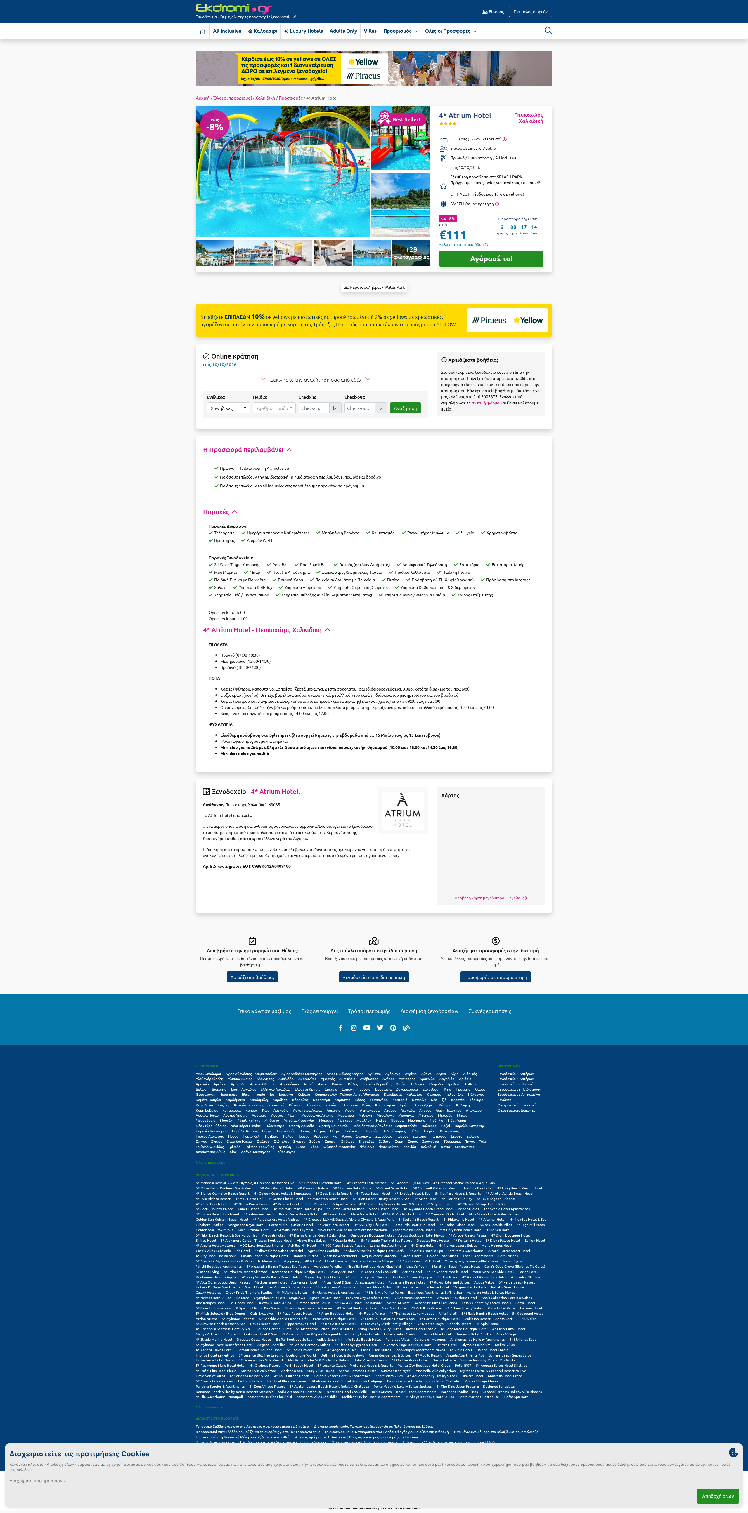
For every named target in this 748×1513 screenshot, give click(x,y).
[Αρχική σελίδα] (203, 31)
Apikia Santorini (329, 1339)
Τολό (483, 1141)
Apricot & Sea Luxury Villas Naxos (307, 1370)
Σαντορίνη (421, 1136)
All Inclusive (227, 31)
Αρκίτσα (220, 1083)
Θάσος (480, 1089)
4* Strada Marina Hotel (214, 1339)
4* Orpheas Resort (265, 1365)
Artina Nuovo (206, 1318)
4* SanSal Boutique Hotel (357, 1308)
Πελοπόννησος (394, 1130)
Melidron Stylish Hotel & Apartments (371, 1396)
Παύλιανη (352, 1130)
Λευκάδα (408, 1110)
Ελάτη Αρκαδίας (243, 1089)
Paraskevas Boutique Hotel (334, 1318)
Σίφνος (216, 1141)
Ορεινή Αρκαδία (301, 1125)
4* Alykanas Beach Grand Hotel (428, 1208)
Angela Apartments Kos (465, 1355)
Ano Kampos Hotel (210, 1302)
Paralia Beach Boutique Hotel (264, 1255)
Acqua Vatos (484, 1282)
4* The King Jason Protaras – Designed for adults (475, 1386)
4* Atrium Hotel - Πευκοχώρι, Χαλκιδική (263, 630)
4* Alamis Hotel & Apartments (336, 1292)
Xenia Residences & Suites (390, 1355)
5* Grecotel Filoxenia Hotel (320, 1182)
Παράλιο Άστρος (244, 1130)
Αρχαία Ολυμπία (263, 1083)
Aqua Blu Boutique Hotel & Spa (252, 1334)
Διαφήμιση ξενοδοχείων (429, 1011)
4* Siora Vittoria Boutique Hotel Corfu (374, 1250)
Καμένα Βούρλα (208, 1099)
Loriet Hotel (528, 1271)
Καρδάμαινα (235, 1099)
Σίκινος (201, 1141)
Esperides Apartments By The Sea (435, 1292)
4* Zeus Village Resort (267, 1386)
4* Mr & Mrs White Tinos (401, 1214)
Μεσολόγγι (385, 1115)
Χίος (233, 1151)
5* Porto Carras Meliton (345, 1208)
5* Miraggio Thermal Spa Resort (386, 1240)
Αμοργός (328, 1078)
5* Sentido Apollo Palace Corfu (283, 1318)
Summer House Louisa (313, 1302)
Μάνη (292, 1115)
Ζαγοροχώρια (407, 1089)
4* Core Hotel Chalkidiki (379, 1271)
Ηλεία (446, 1089)
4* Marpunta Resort (333, 1224)
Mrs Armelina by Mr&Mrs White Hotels (318, 1360)
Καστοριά (399, 1099)
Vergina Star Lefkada (469, 1287)
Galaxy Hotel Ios (208, 1292)
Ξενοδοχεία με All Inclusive (519, 1094)
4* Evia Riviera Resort (213, 1198)
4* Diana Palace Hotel (502, 1240)
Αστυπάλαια (289, 1083)
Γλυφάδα (436, 1083)
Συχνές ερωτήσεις (490, 1011)
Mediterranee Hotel (271, 1282)
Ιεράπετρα (229, 1094)
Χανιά (445, 1146)
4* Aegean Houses (341, 1349)
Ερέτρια (331, 1089)
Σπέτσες (347, 1141)
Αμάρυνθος (307, 1078)
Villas (370, 31)
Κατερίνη (419, 1099)
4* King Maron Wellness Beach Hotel (271, 1276)
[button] (228, 407)
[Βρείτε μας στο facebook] (340, 1027)
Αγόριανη (392, 1073)
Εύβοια (364, 1089)
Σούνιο (314, 1141)
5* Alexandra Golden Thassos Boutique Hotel (256, 1240)
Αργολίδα (446, 1078)
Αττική (309, 1083)
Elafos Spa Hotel (516, 1396)
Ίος (272, 1094)
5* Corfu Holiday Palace (214, 1208)
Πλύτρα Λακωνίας (210, 1136)
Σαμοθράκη (384, 1136)
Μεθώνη (365, 1115)
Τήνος (470, 1141)
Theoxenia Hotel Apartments (507, 1208)
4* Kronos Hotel (286, 1203)
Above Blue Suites (311, 1240)
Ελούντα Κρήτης (307, 1089)
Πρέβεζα (271, 1136)
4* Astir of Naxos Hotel (214, 1349)
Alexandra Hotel (304, 1282)
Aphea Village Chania (481, 1381)
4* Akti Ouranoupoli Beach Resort (223, 1282)
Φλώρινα (367, 1146)
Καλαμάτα (414, 1094)
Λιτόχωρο (474, 1110)
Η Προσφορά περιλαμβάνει (244, 449)
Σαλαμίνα (363, 1136)
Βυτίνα (401, 1083)
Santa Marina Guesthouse (479, 1396)
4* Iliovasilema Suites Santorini (278, 1250)
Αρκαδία (202, 1083)
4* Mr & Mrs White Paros (384, 1292)
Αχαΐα (322, 1083)
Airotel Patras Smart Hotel (509, 1250)
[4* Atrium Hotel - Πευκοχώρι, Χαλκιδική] (283, 170)
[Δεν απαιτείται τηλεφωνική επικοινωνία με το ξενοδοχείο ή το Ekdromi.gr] (497, 203)
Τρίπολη (284, 1146)
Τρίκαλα (234, 1146)
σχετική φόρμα (485, 402)
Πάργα (267, 1130)
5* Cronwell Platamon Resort (436, 1188)
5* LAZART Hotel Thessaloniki (358, 1302)
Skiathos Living (207, 1271)
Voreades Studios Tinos (459, 1391)
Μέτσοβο (445, 1115)
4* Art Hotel (447, 1344)
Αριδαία (465, 1078)
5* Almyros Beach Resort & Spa (220, 1323)
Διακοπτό (219, 1089)
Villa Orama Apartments (413, 1297)
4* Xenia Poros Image (251, 1203)
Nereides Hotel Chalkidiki (347, 1391)
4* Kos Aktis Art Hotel (338, 1323)
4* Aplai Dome (487, 1323)
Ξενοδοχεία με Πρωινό (515, 1083)
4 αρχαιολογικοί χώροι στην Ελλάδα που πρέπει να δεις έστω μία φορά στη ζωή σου (261, 1442)
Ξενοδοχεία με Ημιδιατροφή (520, 1089)
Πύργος (303, 1136)
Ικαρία (260, 1094)
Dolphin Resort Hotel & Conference (342, 1375)
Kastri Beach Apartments (416, 1391)
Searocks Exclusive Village (372, 1261)
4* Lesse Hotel (334, 1214)
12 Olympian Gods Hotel (445, 1214)
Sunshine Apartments (340, 1255)
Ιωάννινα (286, 1094)
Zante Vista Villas (389, 1375)
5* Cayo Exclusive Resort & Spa (220, 1308)
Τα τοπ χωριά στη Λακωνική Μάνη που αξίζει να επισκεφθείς (243, 1436)
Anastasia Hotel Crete (505, 1375)
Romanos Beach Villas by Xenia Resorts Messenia (234, 1391)
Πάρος (304, 1130)
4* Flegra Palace (372, 1313)
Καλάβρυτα (393, 1094)
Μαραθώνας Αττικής (317, 1115)
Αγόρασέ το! (491, 258)
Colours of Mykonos (430, 1339)
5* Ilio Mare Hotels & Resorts (458, 1193)
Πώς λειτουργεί (319, 1011)
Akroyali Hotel (273, 1235)
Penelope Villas (397, 1339)
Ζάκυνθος (430, 1089)
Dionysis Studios (305, 1255)
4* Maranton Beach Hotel (328, 1198)
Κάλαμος (434, 1094)
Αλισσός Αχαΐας (240, 1078)
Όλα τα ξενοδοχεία (211, 1407)
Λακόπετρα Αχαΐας (307, 1110)
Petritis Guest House (507, 1287)
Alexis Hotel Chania (421, 1328)
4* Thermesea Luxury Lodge (411, 1313)
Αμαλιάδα (286, 1078)
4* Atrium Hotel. (275, 791)
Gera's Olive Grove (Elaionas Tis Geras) (514, 1266)
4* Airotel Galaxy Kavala (467, 1235)
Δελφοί (201, 1089)
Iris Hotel (243, 1250)
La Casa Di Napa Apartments (218, 1287)
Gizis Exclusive (261, 1313)
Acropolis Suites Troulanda (436, 1302)
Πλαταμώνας (448, 1130)
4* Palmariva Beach (259, 1214)
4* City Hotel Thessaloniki (216, 1255)
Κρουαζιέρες (424, 1104)
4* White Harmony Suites (310, 1344)
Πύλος (288, 1136)
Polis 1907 (463, 1365)
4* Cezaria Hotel (343, 1240)
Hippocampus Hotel (300, 1323)
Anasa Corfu (505, 1318)
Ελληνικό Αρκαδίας (275, 1089)
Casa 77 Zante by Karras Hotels (486, 1302)
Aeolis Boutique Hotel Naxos (421, 1235)
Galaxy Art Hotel (342, 1271)
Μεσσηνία (406, 1115)
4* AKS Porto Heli (249, 1198)
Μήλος (462, 1115)
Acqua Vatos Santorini (379, 1255)
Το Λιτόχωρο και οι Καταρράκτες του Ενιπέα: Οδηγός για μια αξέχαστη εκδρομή (387, 1431)
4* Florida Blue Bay (457, 1198)
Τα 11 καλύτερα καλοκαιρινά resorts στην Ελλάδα (457, 1442)
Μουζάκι (226, 1120)
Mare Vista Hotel (364, 1214)
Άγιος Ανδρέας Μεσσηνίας (301, 1073)
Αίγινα (441, 1073)
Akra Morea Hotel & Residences (494, 1214)
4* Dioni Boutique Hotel (510, 1235)
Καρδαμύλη (259, 1099)
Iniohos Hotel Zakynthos (215, 1355)
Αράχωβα (427, 1078)
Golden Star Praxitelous (214, 1229)
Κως (265, 1110)
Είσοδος (496, 11)
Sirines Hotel (206, 1240)
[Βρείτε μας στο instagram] (353, 1027)
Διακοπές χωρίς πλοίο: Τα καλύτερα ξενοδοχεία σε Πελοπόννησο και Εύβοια (374, 1426)
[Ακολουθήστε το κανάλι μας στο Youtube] (367, 1027)
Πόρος (233, 1136)
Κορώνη (332, 1104)
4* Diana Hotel (422, 1245)
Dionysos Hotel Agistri (473, 1334)
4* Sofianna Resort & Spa (249, 1375)
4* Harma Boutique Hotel (439, 1318)
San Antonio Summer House (290, 1287)
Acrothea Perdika (328, 1266)
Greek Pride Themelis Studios (249, 1292)
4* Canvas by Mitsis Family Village (386, 1323)
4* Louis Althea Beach (291, 1375)
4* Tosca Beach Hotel (373, 1193)
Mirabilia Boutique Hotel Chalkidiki (373, 1266)
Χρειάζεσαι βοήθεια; (252, 977)
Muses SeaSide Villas (496, 1224)
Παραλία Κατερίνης (469, 1125)
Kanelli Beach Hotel (253, 1208)
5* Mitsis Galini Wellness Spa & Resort (225, 1188)
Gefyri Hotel (525, 1302)
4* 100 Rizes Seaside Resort (343, 1245)
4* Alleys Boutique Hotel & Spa (429, 1396)
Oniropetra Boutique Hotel (372, 1235)
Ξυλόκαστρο (274, 1125)
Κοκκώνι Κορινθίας (249, 1104)
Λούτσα (277, 1115)
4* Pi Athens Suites (292, 1292)
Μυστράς (345, 1120)
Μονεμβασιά (205, 1120)
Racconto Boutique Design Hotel (298, 1271)
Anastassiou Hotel (369, 1282)
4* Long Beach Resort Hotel (519, 1188)
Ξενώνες (504, 1099)
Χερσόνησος (464, 1146)
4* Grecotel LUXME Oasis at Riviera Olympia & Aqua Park (349, 1219)
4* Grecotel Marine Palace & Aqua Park (464, 1182)
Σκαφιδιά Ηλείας (239, 1141)
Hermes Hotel (531, 1308)
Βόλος (353, 1083)
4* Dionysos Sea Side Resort (261, 1360)
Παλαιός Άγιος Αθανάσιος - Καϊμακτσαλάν (384, 1125)
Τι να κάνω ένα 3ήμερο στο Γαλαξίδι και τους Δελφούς (495, 1431)
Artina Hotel (412, 1271)
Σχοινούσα (430, 1141)
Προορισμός (398, 31)
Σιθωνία (473, 1136)
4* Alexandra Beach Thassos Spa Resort (277, 1266)
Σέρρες (456, 1136)
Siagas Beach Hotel (384, 1208)
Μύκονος (326, 1120)
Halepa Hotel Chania (492, 1349)
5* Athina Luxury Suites (464, 1308)
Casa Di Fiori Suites (376, 1349)
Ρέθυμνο (321, 1136)
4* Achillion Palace (426, 1308)
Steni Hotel (254, 1287)
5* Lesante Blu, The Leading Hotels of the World (277, 1355)
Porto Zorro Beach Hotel (298, 1214)
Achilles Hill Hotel (302, 1245)
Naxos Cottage (444, 1360)
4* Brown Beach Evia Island (217, 1214)
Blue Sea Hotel (498, 1229)
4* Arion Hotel (425, 1198)
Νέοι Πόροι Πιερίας (245, 1125)
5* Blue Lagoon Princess (496, 1198)
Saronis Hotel (412, 1255)
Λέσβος (390, 1110)
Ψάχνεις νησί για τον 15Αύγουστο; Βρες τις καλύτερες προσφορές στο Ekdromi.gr (358, 1436)
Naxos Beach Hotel (265, 1323)
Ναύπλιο (436, 1120)
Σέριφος (439, 1136)
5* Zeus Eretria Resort (334, 1193)
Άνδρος (388, 1078)
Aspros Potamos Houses (357, 1370)
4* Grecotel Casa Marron (366, 1182)
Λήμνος (425, 1110)
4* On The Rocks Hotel (410, 1360)
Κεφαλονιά (204, 1104)
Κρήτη (405, 1104)
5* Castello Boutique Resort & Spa (387, 1318)
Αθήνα (426, 1073)
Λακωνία (333, 1110)
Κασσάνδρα (378, 1099)
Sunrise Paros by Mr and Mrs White (488, 1360)
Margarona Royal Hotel (246, 1224)
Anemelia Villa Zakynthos (436, 1370)
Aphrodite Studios (525, 1276)
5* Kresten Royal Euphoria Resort (444, 1323)
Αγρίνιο (411, 1073)
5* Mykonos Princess (238, 1318)
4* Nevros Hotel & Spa (213, 1297)
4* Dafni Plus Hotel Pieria (216, 1370)
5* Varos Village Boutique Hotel (407, 1344)
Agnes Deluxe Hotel (325, 1297)
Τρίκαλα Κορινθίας (259, 1146)
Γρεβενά (454, 1083)
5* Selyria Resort (439, 1203)
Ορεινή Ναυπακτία (333, 1125)
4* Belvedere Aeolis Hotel (447, 1271)
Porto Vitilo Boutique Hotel (291, 1224)
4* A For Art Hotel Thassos (326, 1261)
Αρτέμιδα (238, 1083)
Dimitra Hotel (472, 1375)
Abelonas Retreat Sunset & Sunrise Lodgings (347, 1381)
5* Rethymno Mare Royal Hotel (220, 1365)
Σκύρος (299, 1141)
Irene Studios (468, 1208)
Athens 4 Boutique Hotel (457, 1297)
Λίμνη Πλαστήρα (448, 1110)
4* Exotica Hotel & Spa (412, 1193)
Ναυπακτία (416, 1120)
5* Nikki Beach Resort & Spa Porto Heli (226, 1235)
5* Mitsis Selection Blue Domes (220, 1313)
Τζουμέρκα (452, 1141)
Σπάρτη (331, 1141)
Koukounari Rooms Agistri (216, 1276)
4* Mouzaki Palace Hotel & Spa (298, 1208)
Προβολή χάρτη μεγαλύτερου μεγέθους (490, 897)
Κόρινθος (313, 1104)
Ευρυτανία (383, 1089)
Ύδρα (314, 1146)
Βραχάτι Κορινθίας (376, 1083)
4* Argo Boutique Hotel (335, 1313)
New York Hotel (394, 1308)
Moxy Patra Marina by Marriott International (353, 1229)
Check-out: (354, 396)
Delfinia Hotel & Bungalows (342, 1355)
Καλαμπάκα (454, 1094)
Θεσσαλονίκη (206, 1094)
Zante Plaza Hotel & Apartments (329, 1203)
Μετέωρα (425, 1115)
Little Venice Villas (210, 1375)
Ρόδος (347, 1136)
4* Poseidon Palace (313, 1188)
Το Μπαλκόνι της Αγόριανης (278, 1261)
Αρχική (203, 97)
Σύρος (413, 1141)
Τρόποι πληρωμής (369, 1011)
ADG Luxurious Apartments (261, 1245)
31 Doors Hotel (242, 1302)
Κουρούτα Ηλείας (356, 1104)
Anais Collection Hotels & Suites (507, 1297)
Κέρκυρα (476, 1099)
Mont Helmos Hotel (497, 1245)
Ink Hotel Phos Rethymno (287, 1381)
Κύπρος (251, 1110)
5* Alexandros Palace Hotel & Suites (324, 1328)
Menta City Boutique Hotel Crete (424, 1365)
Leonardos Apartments (388, 1245)
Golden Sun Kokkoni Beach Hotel (222, 1219)
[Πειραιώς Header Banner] (374, 68)
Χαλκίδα (409, 1146)
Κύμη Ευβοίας (207, 1110)
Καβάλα (304, 1094)
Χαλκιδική (265, 97)
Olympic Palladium (475, 1344)
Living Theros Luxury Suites (379, 1328)
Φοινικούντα (389, 1146)
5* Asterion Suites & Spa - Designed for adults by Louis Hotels (330, 1334)
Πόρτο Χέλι (251, 1136)
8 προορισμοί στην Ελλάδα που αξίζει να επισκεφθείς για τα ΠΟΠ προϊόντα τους (258, 1431)
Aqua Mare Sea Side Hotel (493, 1271)
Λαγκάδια (280, 1110)
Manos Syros (512, 1261)
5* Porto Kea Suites (265, 1308)
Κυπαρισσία (231, 1110)
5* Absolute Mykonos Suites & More (224, 1261)
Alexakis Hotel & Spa (275, 1302)
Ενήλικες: (216, 396)
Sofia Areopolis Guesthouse (300, 1391)
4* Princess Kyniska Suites (366, 1276)
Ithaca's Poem (416, 1266)
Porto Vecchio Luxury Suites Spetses (403, 1386)
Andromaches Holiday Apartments (477, 1339)
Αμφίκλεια (347, 1078)
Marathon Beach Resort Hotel (456, 1266)
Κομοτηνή (276, 1104)
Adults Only (343, 31)
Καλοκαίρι (264, 31)
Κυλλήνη (463, 1104)
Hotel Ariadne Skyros (370, 1360)
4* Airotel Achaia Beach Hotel (509, 1193)
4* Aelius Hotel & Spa (426, 1250)
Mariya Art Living (209, 1334)
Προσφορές (291, 97)
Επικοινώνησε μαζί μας (264, 1011)
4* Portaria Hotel (467, 1240)
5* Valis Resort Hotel (276, 1188)
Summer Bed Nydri (396, 1370)
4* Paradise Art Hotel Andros (276, 1219)
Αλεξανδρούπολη (209, 1078)
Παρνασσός (286, 1130)
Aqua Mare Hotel (437, 1334)
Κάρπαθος (300, 1099)
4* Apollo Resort (428, 1355)
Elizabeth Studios (209, 1224)
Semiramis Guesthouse (466, 1250)
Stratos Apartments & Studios (309, 1308)
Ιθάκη (246, 1094)
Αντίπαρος (407, 1078)
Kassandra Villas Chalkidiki (317, 1396)
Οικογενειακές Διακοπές (516, 1110)
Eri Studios (527, 1318)
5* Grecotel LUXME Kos (410, 1182)
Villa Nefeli (448, 1313)
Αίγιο (454, 1073)
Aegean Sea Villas (271, 1344)
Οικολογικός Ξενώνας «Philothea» (471, 1261)
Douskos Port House (433, 1240)
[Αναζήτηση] (548, 30)
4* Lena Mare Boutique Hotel (464, 1328)
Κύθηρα (445, 1104)
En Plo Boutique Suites (294, 1339)
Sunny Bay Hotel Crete (323, 1276)
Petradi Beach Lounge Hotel (259, 1349)
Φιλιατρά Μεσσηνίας (339, 1146)
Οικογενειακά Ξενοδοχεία (518, 1104)
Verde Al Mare (398, 1302)
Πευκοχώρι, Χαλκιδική (528, 118)
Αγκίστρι (374, 1073)
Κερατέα (458, 1099)
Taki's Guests (381, 1391)
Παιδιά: (260, 396)
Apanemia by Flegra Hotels (413, 1229)
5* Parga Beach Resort (517, 1282)
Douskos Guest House (254, 1339)
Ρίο (334, 1136)
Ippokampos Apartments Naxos (420, 1349)
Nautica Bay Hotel (478, 1188)
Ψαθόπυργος (285, 1151)
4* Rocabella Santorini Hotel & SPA (223, 1328)
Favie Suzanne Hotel (254, 1229)
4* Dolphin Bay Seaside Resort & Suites (390, 1203)
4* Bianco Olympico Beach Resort (223, 1193)
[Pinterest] (393, 1027)
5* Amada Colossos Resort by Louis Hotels (229, 1381)
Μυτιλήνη (363, 1120)
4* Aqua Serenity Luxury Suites (432, 1375)
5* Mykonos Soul (522, 1339)
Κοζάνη (223, 1104)
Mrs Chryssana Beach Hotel (460, 1229)
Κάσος (360, 1099)
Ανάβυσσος (369, 1078)
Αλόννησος (265, 1078)
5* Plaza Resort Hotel (295, 1313)
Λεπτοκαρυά (370, 1110)
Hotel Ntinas (508, 1255)
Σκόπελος (281, 1141)
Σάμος (403, 1136)
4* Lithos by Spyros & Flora (356, 1344)
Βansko (337, 1083)
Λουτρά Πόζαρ (207, 1115)
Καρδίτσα (280, 1099)
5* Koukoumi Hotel (527, 1313)
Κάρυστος (342, 1099)
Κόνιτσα (295, 1104)
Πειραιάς (371, 1130)
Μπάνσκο (271, 1120)
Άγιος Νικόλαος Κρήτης (345, 1073)
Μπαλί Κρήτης (249, 1120)
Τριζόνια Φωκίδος (210, 1146)
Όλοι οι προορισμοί (232, 97)
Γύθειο (470, 1083)
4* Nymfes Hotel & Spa (528, 1219)
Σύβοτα (384, 1141)
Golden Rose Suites (442, 1255)
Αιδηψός (470, 1073)
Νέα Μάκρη (457, 1120)
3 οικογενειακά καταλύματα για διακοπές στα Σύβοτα (373, 1442)
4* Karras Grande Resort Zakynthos (317, 1235)
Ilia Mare (242, 1297)
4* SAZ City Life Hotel (371, 1224)
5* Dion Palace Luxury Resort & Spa (381, 1198)
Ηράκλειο (463, 1089)
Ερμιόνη (348, 1089)
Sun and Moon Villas (375, 1287)
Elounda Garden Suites (273, 1328)
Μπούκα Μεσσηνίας (299, 1120)
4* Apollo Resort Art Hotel (419, 1261)
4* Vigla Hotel (461, 1349)
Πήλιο (414, 1130)
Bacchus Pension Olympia (412, 1276)
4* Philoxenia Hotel (458, 1219)
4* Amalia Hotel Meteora (215, 1245)
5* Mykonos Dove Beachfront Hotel (224, 1344)
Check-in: (307, 396)
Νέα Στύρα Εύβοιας (211, 1125)
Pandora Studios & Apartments (220, 1386)
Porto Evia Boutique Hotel (414, 1224)
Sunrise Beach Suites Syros (510, 1355)
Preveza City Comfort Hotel (368, 1297)
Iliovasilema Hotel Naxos (215, 1360)
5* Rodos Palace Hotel (457, 1224)
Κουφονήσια (385, 1104)
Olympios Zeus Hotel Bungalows (279, 1297)
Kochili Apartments (478, 1255)
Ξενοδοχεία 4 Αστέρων (516, 1078)
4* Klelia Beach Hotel (213, 1203)
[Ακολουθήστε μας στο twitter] (380, 1027)
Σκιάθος (263, 1141)
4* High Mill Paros (531, 1224)
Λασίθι (350, 1110)
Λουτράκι (259, 1115)
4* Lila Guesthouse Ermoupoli (219, 1396)
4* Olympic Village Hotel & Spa (482, 1203)
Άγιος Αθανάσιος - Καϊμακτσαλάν (251, 1073)
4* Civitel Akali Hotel (508, 1328)
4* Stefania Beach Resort (418, 1219)
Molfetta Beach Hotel (363, 1339)
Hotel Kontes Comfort (401, 1334)
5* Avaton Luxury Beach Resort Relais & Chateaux (329, 1386)
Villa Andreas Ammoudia (335, 1287)
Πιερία (429, 1130)
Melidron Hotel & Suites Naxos (491, 1292)
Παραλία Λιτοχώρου (211, 1130)
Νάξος (381, 1120)
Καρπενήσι (321, 1099)
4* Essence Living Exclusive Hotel (422, 1287)
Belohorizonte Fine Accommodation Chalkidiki (423, 1381)
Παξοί (445, 1125)
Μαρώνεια (345, 1115)
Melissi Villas (505, 1344)
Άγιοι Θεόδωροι (208, 1073)
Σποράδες (366, 1141)
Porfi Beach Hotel (299, 1365)
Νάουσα (397, 1120)
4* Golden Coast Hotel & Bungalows (282, 1193)
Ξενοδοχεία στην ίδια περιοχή (374, 977)
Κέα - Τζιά (438, 1099)
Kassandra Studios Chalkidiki (269, 1396)
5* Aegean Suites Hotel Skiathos (501, 1365)
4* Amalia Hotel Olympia (293, 1229)
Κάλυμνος (476, 1094)
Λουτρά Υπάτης (235, 1115)
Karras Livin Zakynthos (258, 1370)
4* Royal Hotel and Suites (449, 1282)
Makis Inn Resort (477, 1318)
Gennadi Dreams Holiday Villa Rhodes (512, 1391)
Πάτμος (319, 1130)
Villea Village (506, 1334)
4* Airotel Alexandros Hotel (484, 1276)
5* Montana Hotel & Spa (352, 1188)
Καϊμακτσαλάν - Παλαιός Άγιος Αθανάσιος (347, 1094)
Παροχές (216, 512)
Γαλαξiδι (417, 1083)
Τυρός (300, 1146)
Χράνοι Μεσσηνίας (255, 1151)
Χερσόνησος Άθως (210, 1151)
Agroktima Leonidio (323, 1250)
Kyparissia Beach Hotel (406, 1282)
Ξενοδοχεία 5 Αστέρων (516, 1073)
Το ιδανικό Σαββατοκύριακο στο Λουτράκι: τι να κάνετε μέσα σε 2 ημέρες (252, 1426)
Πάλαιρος (429, 1125)
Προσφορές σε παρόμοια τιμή (495, 977)
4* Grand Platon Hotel (285, 1198)
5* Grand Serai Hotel (392, 1188)
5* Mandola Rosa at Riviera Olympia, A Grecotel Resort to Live (245, 1182)
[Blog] (406, 1027)
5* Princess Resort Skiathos (245, 1271)
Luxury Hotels (306, 31)
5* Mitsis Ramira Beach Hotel (484, 1313)
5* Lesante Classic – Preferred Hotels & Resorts (355, 1365)
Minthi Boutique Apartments (219, 1266)
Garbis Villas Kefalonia (213, 1250)
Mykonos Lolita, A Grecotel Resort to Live (493, 1370)
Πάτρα (335, 1130)
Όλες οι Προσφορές (448, 31)
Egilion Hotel (534, 1240)
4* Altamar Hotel (492, 1219)
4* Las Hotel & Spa (336, 1282)
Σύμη (399, 1141)
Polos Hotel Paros (501, 1308)
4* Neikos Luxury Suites (458, 1245)
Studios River (447, 1276)
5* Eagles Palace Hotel (305, 1349)
